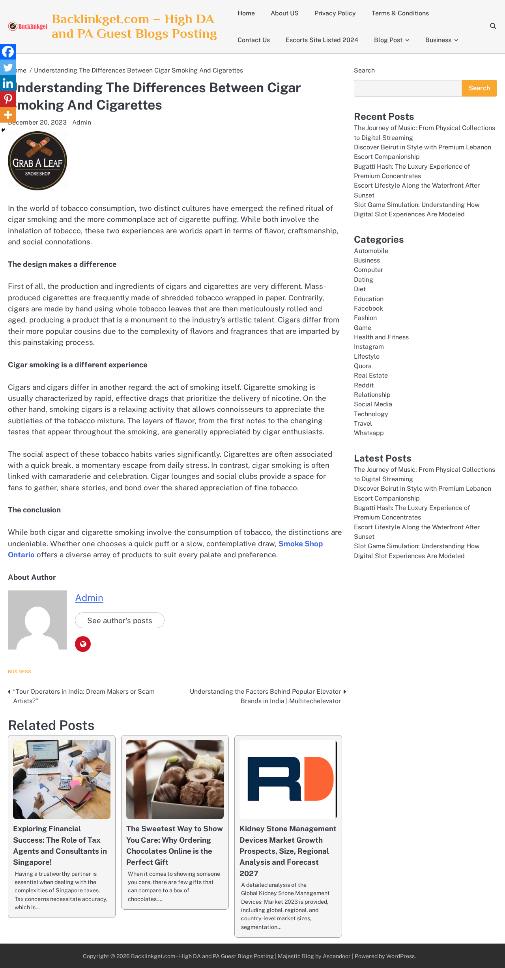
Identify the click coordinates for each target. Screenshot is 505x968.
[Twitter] (8, 67)
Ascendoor (337, 956)
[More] (8, 115)
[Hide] (3, 130)
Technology (371, 414)
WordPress (400, 956)
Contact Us (254, 40)
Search (364, 70)
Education (368, 299)
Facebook (368, 308)
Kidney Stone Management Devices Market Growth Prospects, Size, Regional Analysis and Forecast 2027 (288, 850)
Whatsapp (369, 433)
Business (438, 40)
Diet (360, 289)
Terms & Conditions (400, 13)
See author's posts (119, 620)
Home (246, 13)
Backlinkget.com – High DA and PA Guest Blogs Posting (134, 26)
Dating (363, 279)
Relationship (372, 394)
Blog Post (388, 40)
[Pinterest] (8, 99)
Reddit (364, 385)
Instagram (369, 346)
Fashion (365, 318)
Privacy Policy (335, 13)
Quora (363, 366)
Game (362, 327)
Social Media (373, 404)
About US (285, 13)
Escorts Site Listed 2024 (322, 40)
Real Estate (371, 375)
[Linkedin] (8, 83)
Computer (368, 270)
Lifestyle (367, 356)
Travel (363, 423)
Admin (81, 122)
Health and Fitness (381, 337)
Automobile (371, 251)
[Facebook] (8, 52)
